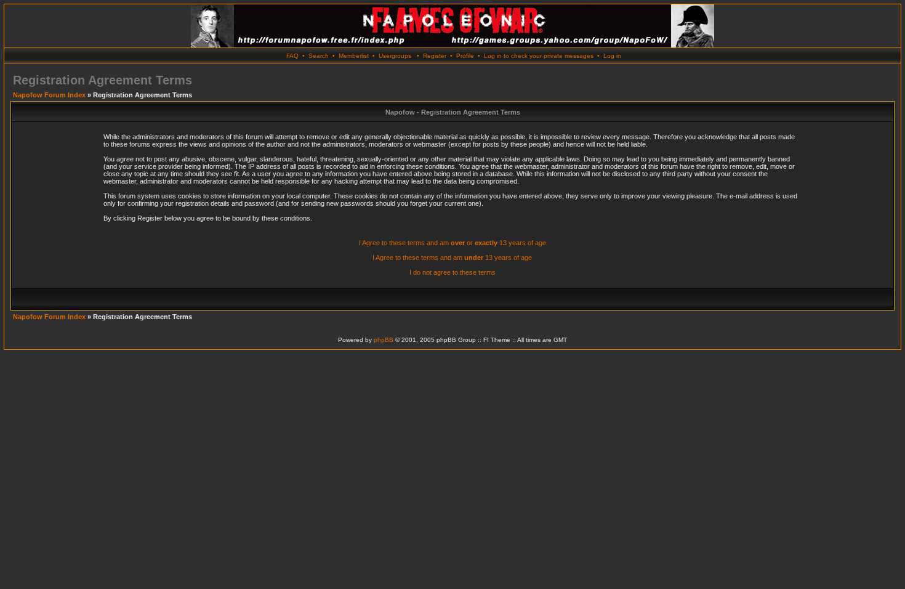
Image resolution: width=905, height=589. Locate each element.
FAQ (292, 55)
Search (318, 55)
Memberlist (354, 55)
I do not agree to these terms (452, 272)
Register (434, 55)
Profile (465, 55)
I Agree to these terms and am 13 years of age (452, 257)
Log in (612, 55)
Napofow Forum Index (49, 95)
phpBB (383, 339)
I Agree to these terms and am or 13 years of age (452, 242)
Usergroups (395, 55)
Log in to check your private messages (538, 55)
